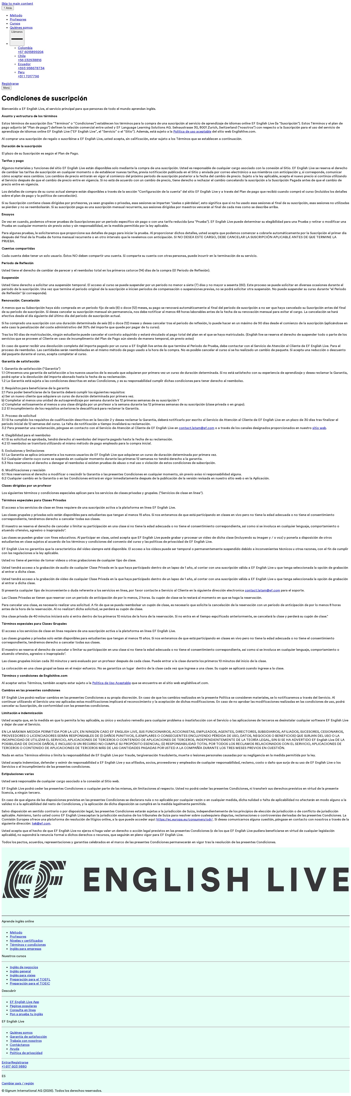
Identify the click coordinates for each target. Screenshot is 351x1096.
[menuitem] (183, 50)
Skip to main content (17, 3)
